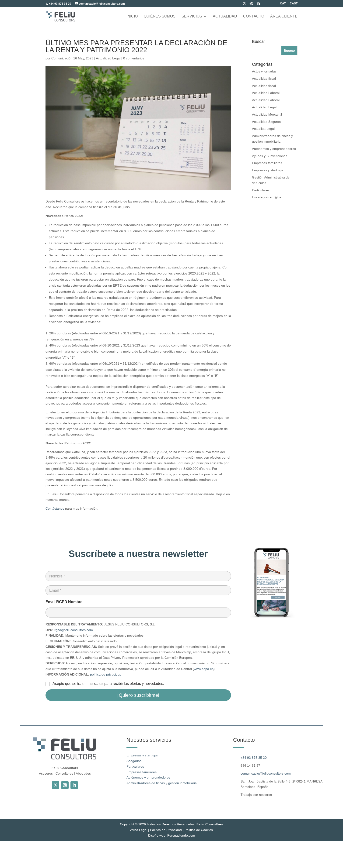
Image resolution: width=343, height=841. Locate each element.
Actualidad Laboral (266, 93)
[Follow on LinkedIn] (74, 785)
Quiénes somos (159, 16)
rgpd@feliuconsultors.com (73, 630)
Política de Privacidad (166, 830)
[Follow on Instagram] (65, 785)
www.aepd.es (204, 669)
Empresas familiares (267, 163)
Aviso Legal (138, 830)
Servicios (192, 16)
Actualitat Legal (263, 128)
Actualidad (225, 16)
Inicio (132, 16)
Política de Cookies (199, 830)
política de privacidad (105, 674)
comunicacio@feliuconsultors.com (266, 773)
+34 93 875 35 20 (254, 757)
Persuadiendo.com (181, 835)
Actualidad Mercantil (267, 114)
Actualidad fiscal (264, 78)
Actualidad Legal (108, 58)
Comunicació (60, 58)
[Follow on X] (55, 785)
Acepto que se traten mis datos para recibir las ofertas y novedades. (108, 684)
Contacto (253, 16)
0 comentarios (133, 58)
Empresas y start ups (267, 170)
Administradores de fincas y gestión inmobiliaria (161, 783)
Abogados (133, 761)
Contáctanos (55, 508)
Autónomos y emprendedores (274, 149)
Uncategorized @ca (266, 197)
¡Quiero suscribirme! (138, 695)
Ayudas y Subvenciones (269, 156)
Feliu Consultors (209, 824)
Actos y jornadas (264, 71)
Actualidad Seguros (266, 122)
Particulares (261, 190)
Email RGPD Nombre (64, 602)
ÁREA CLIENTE (284, 16)
